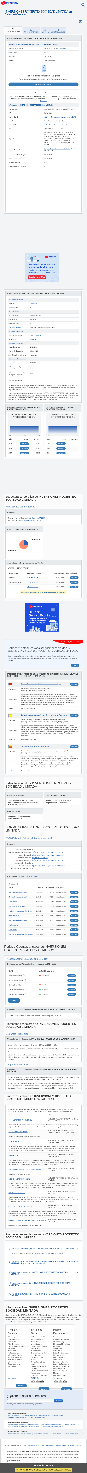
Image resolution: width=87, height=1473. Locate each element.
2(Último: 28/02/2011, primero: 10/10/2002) (47, 855)
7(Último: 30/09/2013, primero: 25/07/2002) (47, 852)
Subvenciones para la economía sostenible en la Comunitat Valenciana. (44, 715)
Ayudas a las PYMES (44, 1415)
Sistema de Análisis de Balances (17, 1417)
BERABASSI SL (13, 1155)
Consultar (38, 335)
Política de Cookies (60, 1445)
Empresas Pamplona (56, 1434)
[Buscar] (83, 4)
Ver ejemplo (12, 1378)
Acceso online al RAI (57, 1415)
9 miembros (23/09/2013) (31, 520)
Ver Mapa (63, 48)
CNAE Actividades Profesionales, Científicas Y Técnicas (23, 1424)
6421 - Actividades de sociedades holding (57, 125)
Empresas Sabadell (13, 1434)
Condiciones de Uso (34, 1445)
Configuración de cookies (74, 1445)
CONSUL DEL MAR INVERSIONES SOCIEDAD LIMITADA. (27, 1220)
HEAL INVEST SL (14, 1142)
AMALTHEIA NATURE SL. (16, 1193)
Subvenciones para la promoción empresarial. (35, 746)
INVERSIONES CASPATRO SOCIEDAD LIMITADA (24, 1169)
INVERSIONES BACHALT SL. (18, 1132)
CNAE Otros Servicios (69, 1424)
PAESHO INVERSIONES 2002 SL (19, 1179)
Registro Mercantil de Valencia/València (57, 149)
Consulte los (43, 592)
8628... (46, 117)
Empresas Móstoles (26, 1434)
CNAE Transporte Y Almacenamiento (51, 1424)
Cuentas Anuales (40, 1417)
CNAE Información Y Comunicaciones (51, 1426)
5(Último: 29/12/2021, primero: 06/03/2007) (47, 866)
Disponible (33, 304)
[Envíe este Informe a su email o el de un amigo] (80, 21)
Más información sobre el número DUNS (63, 117)
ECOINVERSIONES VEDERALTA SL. (20, 1120)
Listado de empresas (31, 1415)
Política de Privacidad (47, 1445)
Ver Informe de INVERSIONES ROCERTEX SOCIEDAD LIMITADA (43, 1470)
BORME (31, 1417)
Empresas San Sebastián (71, 1434)
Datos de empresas (13, 1415)
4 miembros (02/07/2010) (36, 518)
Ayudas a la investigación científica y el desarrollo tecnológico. (41, 684)
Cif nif (22, 1415)
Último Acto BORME (14, 327)
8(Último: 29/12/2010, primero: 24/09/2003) (47, 860)
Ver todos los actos (32, 876)
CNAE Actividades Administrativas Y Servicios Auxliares (23, 1426)
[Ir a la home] (9, 3)
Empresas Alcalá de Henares (41, 1434)
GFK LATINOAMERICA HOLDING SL (20, 1207)
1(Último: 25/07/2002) (40, 858)
